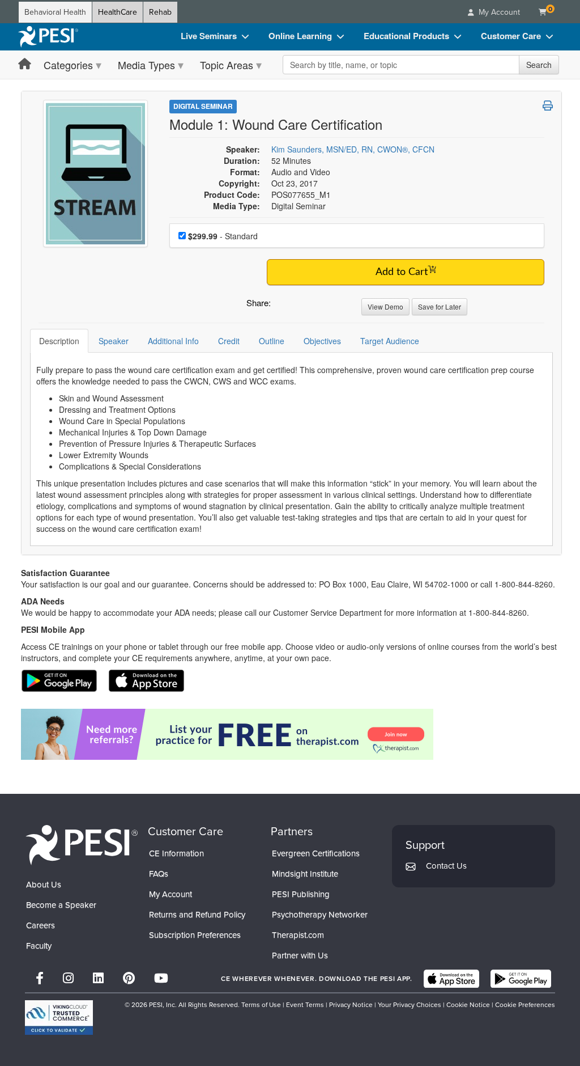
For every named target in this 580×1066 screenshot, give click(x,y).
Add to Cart (402, 272)
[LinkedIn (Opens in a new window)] (98, 978)
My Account (170, 894)
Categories (68, 64)
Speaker (114, 340)
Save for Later (439, 306)
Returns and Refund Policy (197, 914)
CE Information (176, 853)
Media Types (146, 64)
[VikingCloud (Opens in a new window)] (59, 1017)
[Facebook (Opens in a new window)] (39, 978)
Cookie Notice (468, 1005)
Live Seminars (209, 35)
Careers (40, 925)
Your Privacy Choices (409, 1005)
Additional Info (173, 340)
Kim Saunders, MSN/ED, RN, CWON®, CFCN (352, 149)
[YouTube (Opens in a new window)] (161, 978)
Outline (271, 340)
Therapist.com (298, 935)
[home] (48, 37)
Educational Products (406, 35)
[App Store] (451, 979)
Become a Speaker (61, 905)
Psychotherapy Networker (320, 914)
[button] (281, 306)
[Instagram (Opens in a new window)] (68, 978)
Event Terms (305, 1005)
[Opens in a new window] (291, 734)
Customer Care (511, 35)
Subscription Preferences (195, 935)
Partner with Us (300, 955)
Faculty (39, 946)
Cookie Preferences (525, 1005)
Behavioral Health (55, 12)
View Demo (385, 306)
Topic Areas (226, 64)
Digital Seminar (203, 106)
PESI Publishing (301, 894)
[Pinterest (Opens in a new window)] (129, 978)
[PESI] (81, 845)
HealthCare (117, 12)
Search (539, 64)
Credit (229, 340)
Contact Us (446, 866)
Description (59, 340)
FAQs (158, 874)
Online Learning (300, 35)
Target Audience (389, 340)
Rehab (160, 12)
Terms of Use (261, 1005)
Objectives (322, 340)
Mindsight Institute (305, 874)
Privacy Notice (351, 1005)
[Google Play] (521, 979)
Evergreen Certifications (316, 853)
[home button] (24, 64)
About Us (43, 884)
